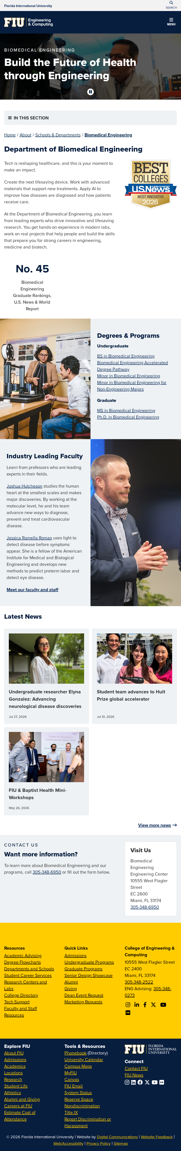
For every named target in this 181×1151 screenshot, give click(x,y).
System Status (78, 1092)
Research (13, 1079)
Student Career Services (28, 975)
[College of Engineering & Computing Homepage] (28, 22)
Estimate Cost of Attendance (20, 1115)
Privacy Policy (99, 1143)
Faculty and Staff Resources (20, 1011)
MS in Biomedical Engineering (126, 410)
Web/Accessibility (68, 1143)
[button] (171, 22)
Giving (70, 988)
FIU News (134, 1075)
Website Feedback (157, 1137)
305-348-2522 (139, 982)
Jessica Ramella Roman (29, 538)
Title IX (71, 1112)
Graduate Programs (83, 968)
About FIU (14, 1053)
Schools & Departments (58, 135)
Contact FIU (136, 1068)
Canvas (71, 1079)
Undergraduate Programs (89, 962)
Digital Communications (117, 1137)
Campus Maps (78, 1066)
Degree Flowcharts (22, 962)
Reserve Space (78, 1099)
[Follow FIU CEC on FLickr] (128, 1012)
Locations (13, 1072)
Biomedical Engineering (108, 135)
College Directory (21, 995)
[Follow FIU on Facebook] (141, 1082)
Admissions (75, 955)
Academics (15, 1066)
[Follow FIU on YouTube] (155, 1082)
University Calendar (83, 1059)
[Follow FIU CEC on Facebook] (145, 1004)
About (25, 135)
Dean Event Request (83, 995)
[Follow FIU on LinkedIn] (134, 1082)
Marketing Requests (83, 1002)
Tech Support (17, 1002)
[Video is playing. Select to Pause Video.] (90, 92)
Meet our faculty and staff (32, 589)
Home (10, 135)
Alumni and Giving (22, 1099)
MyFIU (70, 1072)
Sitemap (121, 1143)
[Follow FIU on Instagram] (128, 1082)
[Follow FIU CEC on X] (154, 1004)
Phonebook (75, 1053)
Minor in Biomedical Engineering (128, 376)
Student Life (16, 1086)
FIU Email (73, 1086)
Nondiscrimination (82, 1106)
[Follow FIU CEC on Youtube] (163, 1004)
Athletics (12, 1092)
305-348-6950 (47, 872)
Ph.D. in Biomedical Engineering (128, 417)
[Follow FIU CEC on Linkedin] (137, 1004)
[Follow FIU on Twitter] (148, 1082)
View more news (154, 825)
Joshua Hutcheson (24, 486)
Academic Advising (22, 955)
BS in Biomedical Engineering (126, 356)
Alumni (71, 982)
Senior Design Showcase (88, 975)
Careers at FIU (18, 1106)
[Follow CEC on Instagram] (128, 1004)
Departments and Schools (29, 968)
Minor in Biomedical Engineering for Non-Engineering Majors (131, 385)
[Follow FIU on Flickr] (162, 1082)
